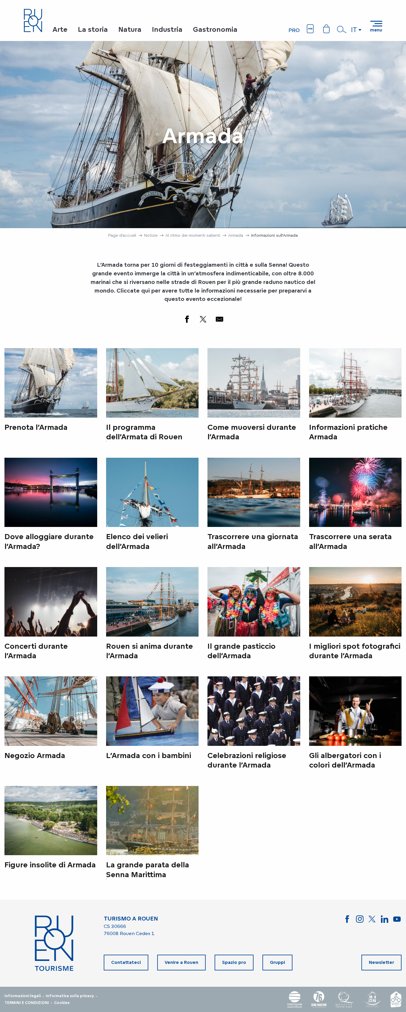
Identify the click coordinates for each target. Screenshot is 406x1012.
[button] (341, 29)
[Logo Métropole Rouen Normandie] (294, 999)
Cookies (62, 1003)
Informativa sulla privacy (70, 996)
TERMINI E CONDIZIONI (26, 1003)
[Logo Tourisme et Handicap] (372, 999)
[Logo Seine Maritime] (319, 999)
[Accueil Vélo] (396, 999)
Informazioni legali (22, 996)
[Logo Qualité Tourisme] (345, 999)
